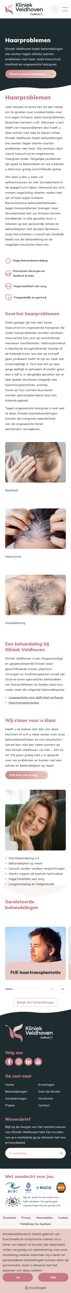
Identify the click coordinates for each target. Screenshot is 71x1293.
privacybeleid (15, 1143)
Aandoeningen (16, 1098)
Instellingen (37, 1288)
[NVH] (61, 1187)
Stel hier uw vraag (23, 775)
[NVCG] (44, 1187)
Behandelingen (16, 1091)
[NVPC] (13, 1187)
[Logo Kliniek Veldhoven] (23, 9)
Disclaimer (9, 1217)
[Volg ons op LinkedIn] (28, 1062)
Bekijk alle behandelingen (35, 1002)
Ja (17, 1277)
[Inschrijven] (60, 1153)
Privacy (26, 1217)
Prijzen (10, 1105)
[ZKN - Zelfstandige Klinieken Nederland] (28, 1187)
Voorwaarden (44, 1217)
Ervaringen (46, 1085)
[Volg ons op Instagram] (19, 1062)
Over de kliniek (49, 1091)
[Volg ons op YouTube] (38, 1062)
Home (9, 1085)
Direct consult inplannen (27, 74)
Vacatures (45, 1098)
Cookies (63, 1217)
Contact (44, 1105)
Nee (53, 1277)
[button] (55, 9)
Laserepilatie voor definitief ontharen (36, 697)
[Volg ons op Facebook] (9, 1062)
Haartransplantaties (24, 703)
